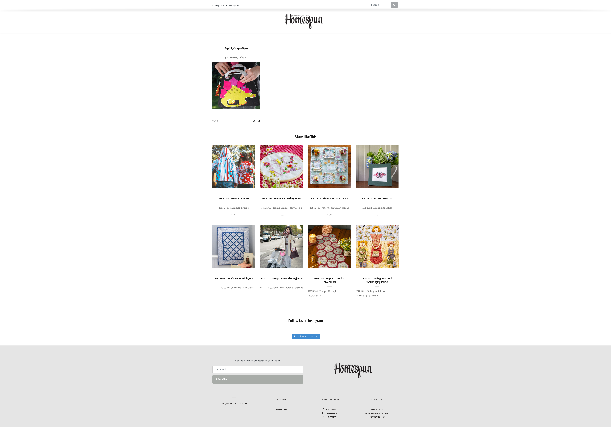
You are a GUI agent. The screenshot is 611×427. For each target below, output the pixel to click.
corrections (281, 409)
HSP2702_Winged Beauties (377, 198)
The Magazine (217, 6)
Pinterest (331, 417)
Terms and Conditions (377, 413)
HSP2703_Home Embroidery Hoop (281, 198)
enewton (232, 57)
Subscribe (221, 379)
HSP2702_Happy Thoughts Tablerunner (329, 280)
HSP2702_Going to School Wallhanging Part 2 (377, 280)
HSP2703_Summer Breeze (234, 198)
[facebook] (248, 121)
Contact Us (377, 409)
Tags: (215, 121)
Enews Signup (232, 6)
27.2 (377, 214)
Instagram (331, 413)
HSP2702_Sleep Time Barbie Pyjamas (281, 278)
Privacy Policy (377, 417)
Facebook (331, 409)
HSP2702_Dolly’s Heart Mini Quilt (234, 278)
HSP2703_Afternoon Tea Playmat (329, 198)
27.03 (234, 214)
